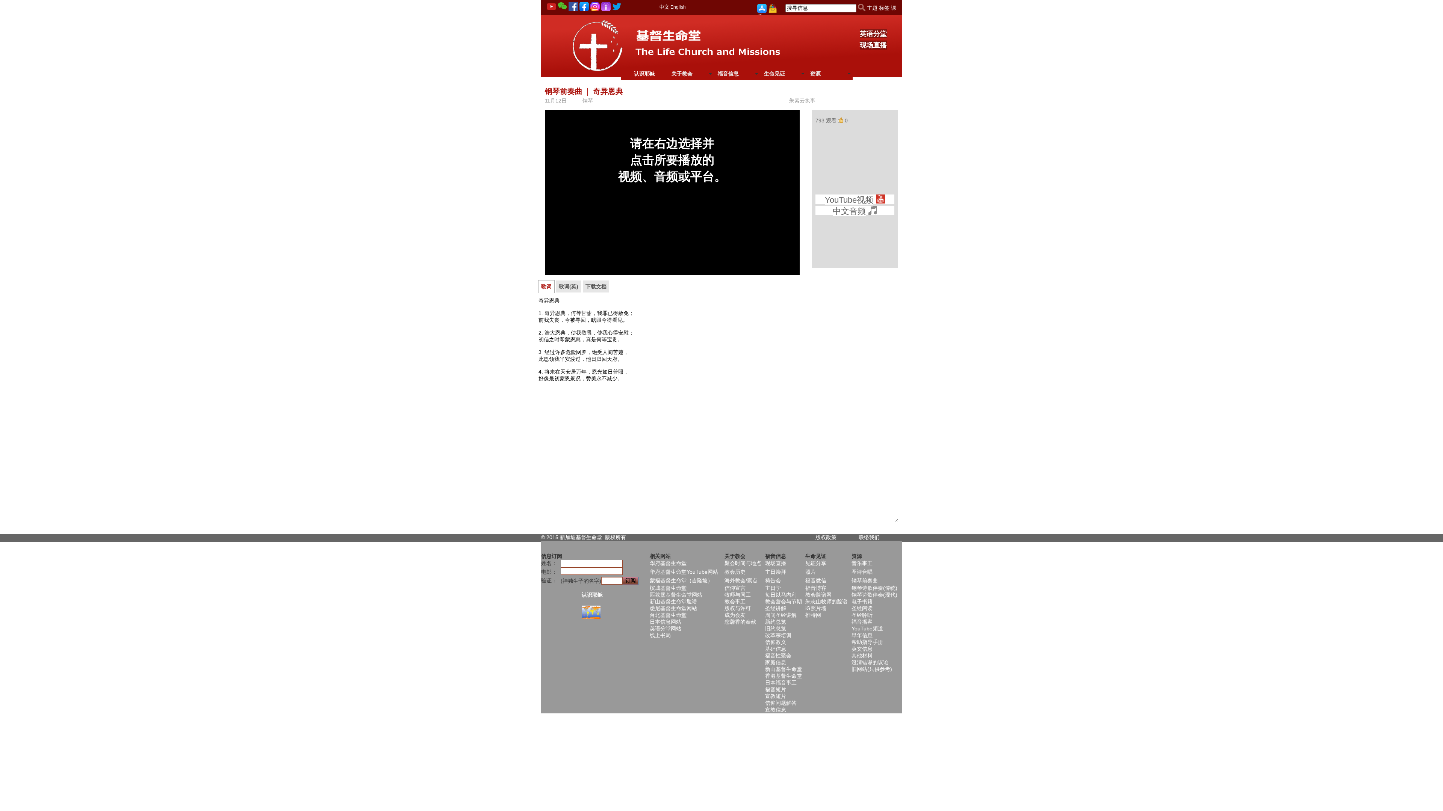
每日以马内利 (781, 595)
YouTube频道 (867, 629)
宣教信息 (775, 710)
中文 (664, 7)
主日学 (773, 588)
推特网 (813, 615)
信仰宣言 (735, 588)
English (678, 7)
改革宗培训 (778, 635)
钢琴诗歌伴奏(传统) (874, 588)
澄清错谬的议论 (870, 662)
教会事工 (735, 601)
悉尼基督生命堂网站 (673, 608)
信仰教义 (775, 642)
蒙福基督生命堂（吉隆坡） (681, 580)
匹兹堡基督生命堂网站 (676, 595)
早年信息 (862, 635)
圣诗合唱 (862, 572)
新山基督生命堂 (783, 669)
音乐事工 (862, 563)
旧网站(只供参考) (872, 669)
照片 (810, 572)
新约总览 (775, 622)
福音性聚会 (778, 656)
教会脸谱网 (818, 595)
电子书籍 (862, 601)
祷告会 (773, 580)
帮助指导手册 (867, 642)
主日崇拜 (775, 572)
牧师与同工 (738, 595)
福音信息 (728, 74)
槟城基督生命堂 (668, 588)
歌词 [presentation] (546, 286)
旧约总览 (775, 629)
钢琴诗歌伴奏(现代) (874, 595)
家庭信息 (775, 662)
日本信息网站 (665, 622)
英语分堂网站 (665, 629)
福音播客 (862, 622)
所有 (621, 537)
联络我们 (869, 537)
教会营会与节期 (783, 601)
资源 (815, 74)
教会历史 (735, 572)
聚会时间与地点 (743, 563)
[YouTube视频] (880, 200)
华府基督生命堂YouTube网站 (684, 572)
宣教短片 (775, 696)
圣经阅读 (862, 608)
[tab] (546, 286)
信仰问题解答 (781, 703)
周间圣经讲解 (781, 615)
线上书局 (660, 635)
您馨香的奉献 (740, 622)
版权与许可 (738, 608)
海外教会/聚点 (741, 580)
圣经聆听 (862, 615)
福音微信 (815, 580)
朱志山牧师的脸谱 (826, 601)
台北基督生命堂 (668, 615)
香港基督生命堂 (783, 676)
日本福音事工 (781, 683)
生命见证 (774, 74)
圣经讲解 (775, 608)
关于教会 (682, 74)
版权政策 (825, 537)
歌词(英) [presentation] (568, 286)
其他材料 (862, 656)
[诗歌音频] (872, 211)
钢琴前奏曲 (865, 580)
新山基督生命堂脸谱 (673, 601)
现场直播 (873, 45)
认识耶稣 (644, 74)
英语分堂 (873, 34)
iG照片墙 (815, 608)
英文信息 (862, 649)
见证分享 (815, 563)
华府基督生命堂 (668, 563)
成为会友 (735, 615)
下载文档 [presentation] (596, 286)
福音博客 (815, 588)
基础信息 (775, 649)
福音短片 (775, 689)
